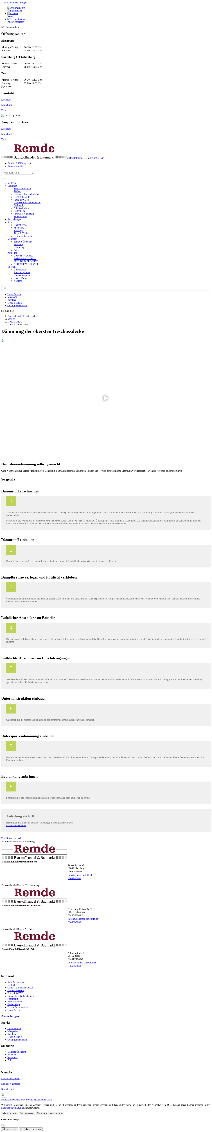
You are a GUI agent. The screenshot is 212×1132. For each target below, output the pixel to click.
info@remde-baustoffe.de (80, 875)
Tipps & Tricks (14, 302)
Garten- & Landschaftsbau (20, 987)
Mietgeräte (12, 297)
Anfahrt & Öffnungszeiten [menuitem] (20, 163)
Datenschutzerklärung (12, 1107)
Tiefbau (11, 984)
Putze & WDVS (15, 993)
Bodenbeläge (13, 1004)
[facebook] (3, 1096)
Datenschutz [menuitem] (18, 1099)
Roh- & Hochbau (16, 982)
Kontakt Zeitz (8, 1089)
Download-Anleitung (16, 825)
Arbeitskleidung (15, 1001)
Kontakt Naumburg (10, 1083)
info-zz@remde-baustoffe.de (82, 962)
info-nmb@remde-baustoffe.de (83, 918)
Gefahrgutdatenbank (17, 305)
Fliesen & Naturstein (17, 1007)
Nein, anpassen (27, 1113)
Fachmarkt (12, 998)
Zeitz (3, 110)
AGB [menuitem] (50, 1099)
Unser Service (14, 294)
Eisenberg (6, 99)
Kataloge (11, 300)
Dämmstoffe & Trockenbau (20, 996)
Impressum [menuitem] (6, 1099)
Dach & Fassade (15, 990)
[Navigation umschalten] (2, 178)
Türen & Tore (14, 1010)
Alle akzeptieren (9, 1113)
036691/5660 (74, 878)
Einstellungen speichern (30, 1129)
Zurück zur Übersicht (11, 838)
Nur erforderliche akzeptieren (50, 1113)
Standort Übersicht (16, 1051)
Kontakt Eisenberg (10, 1078)
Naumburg (6, 105)
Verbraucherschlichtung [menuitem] (35, 1099)
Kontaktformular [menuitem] (15, 166)
